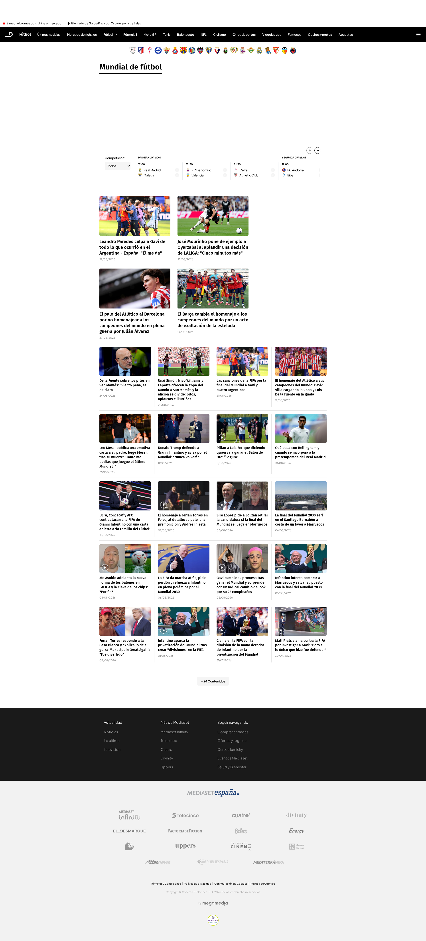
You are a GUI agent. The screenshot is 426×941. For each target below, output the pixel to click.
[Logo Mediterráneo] (268, 862)
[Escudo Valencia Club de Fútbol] (284, 50)
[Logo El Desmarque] (129, 831)
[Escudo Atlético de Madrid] (141, 50)
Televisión (112, 749)
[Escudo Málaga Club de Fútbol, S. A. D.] (209, 50)
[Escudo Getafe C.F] (192, 50)
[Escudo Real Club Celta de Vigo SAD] (150, 50)
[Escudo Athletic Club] (133, 50)
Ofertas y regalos (232, 740)
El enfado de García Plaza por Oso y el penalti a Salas (106, 23)
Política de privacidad (197, 883)
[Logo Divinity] (296, 815)
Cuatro (166, 749)
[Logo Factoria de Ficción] (185, 830)
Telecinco (169, 740)
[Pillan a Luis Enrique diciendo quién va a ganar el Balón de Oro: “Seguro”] (242, 428)
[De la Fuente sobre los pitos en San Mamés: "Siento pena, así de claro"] (125, 361)
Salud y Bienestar (231, 767)
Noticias (111, 731)
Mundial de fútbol (130, 66)
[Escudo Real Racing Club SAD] (225, 50)
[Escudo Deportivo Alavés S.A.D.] (158, 50)
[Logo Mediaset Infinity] (129, 815)
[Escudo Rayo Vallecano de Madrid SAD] (234, 50)
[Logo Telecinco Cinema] (241, 846)
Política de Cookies (262, 883)
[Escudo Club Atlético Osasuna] (217, 50)
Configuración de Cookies (230, 883)
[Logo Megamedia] (215, 903)
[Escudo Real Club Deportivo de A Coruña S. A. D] (242, 50)
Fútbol (25, 34)
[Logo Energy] (296, 830)
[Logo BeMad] (129, 846)
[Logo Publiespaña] (213, 862)
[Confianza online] (213, 924)
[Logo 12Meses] (296, 847)
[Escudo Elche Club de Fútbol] (166, 50)
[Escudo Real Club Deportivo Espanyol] (175, 50)
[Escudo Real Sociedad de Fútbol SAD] (268, 50)
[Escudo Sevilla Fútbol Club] (276, 50)
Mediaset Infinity (174, 731)
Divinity (167, 758)
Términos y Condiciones (166, 883)
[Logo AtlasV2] (157, 862)
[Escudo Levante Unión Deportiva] (200, 50)
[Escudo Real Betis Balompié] (251, 50)
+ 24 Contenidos (213, 681)
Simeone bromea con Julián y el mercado (34, 23)
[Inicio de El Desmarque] (9, 34)
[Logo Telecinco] (185, 815)
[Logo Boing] (241, 830)
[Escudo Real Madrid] (259, 50)
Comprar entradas (232, 731)
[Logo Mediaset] (213, 795)
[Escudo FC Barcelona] (183, 50)
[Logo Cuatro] (241, 815)
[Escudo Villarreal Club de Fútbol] (293, 50)
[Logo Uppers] (185, 846)
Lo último (112, 740)
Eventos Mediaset (232, 758)
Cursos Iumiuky (230, 749)
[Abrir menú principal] (418, 34)
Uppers (167, 767)
